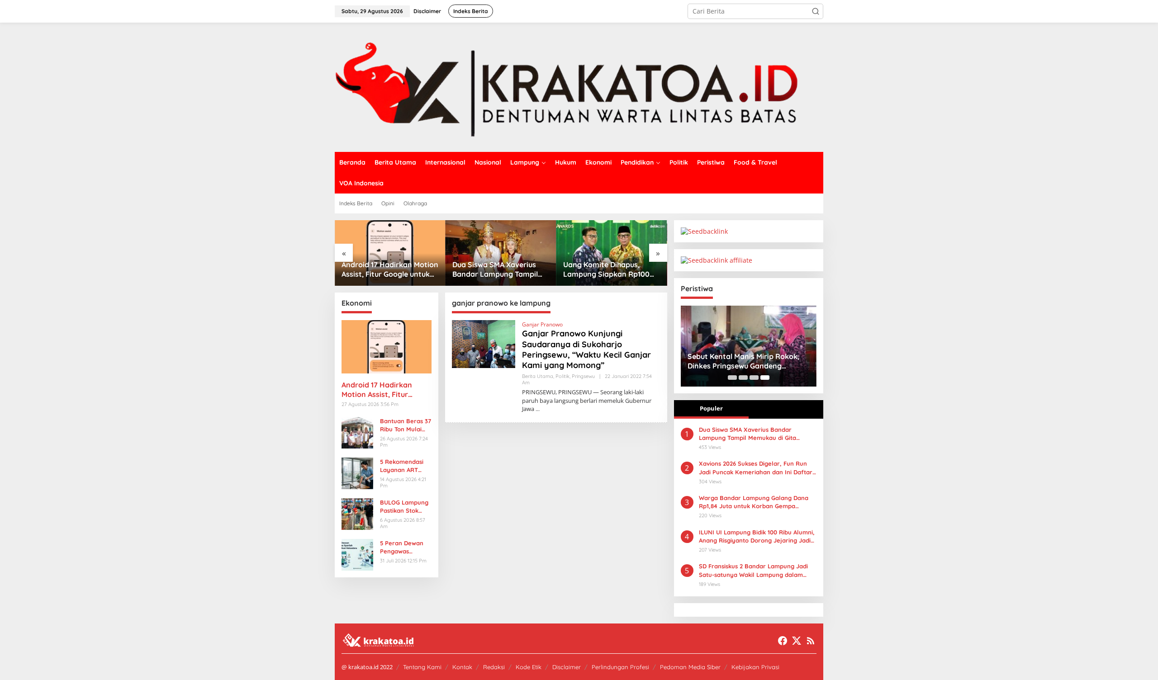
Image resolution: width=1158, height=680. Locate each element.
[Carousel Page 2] (743, 377)
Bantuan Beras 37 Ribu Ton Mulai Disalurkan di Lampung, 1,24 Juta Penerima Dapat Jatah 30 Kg (405, 425)
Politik (562, 376)
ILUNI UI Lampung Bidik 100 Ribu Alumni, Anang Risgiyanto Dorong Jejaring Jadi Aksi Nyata (757, 536)
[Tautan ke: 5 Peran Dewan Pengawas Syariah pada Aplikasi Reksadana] (357, 553)
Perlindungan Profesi (620, 667)
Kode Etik (528, 667)
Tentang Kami (422, 667)
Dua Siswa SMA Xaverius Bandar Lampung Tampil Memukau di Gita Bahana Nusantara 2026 (495, 269)
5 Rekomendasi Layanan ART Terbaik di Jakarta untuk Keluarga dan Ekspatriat (401, 466)
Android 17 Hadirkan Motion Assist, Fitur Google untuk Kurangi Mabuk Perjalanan (390, 269)
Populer (711, 408)
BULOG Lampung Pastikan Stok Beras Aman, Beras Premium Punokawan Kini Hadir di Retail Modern (404, 507)
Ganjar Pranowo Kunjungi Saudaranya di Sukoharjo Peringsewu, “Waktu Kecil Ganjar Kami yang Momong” (586, 349)
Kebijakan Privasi (755, 667)
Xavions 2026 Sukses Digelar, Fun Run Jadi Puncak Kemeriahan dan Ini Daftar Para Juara (755, 468)
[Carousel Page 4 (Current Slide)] (764, 377)
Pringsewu (583, 376)
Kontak (462, 667)
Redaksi (494, 667)
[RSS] (810, 641)
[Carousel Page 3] (754, 377)
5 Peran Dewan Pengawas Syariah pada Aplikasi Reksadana (401, 547)
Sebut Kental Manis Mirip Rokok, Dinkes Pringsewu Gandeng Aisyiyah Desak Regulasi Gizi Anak (746, 361)
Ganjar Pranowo (542, 324)
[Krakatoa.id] (579, 86)
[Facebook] (782, 641)
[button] (815, 11)
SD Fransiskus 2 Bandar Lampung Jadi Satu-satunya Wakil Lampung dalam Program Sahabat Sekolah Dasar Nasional (753, 570)
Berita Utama (537, 376)
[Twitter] (796, 641)
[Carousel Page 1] (732, 377)
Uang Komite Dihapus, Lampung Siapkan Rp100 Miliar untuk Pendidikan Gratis (606, 269)
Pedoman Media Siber (690, 667)
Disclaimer (566, 667)
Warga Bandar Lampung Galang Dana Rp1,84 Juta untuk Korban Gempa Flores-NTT (753, 502)
